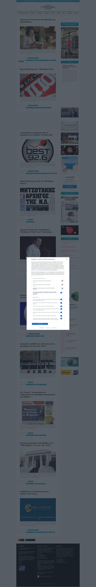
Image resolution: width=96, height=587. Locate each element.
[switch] (61, 281)
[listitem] (48, 278)
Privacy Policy (54, 327)
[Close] (67, 259)
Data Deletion (41, 327)
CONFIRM (40, 323)
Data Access (48, 327)
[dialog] (48, 293)
